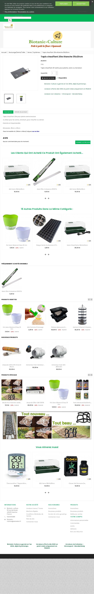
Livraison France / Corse (34, 508)
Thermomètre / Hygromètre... (17, 483)
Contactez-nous (32, 522)
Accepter (80, 4)
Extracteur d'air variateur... (35, 365)
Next (91, 299)
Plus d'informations (11, 11)
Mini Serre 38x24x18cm (16, 189)
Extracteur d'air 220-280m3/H (59, 366)
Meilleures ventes (76, 514)
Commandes (74, 523)
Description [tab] (8, 112)
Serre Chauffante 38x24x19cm (77, 245)
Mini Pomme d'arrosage (35, 327)
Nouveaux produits (54, 511)
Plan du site (30, 519)
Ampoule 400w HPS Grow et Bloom (11, 366)
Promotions (52, 508)
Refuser (64, 4)
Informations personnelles (79, 520)
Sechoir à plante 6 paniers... (82, 327)
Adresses (73, 529)
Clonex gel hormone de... (77, 483)
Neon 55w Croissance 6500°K (47, 189)
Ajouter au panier (48, 78)
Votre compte (76, 517)
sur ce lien (35, 131)
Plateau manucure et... (58, 327)
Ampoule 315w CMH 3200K (35, 403)
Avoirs (72, 526)
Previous (89, 299)
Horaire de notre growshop (57, 514)
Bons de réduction (76, 532)
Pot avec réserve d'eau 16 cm (16, 245)
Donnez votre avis (83, 142)
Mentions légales (32, 511)
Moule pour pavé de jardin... (11, 403)
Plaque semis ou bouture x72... (47, 245)
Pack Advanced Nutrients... (82, 403)
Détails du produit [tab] (21, 112)
